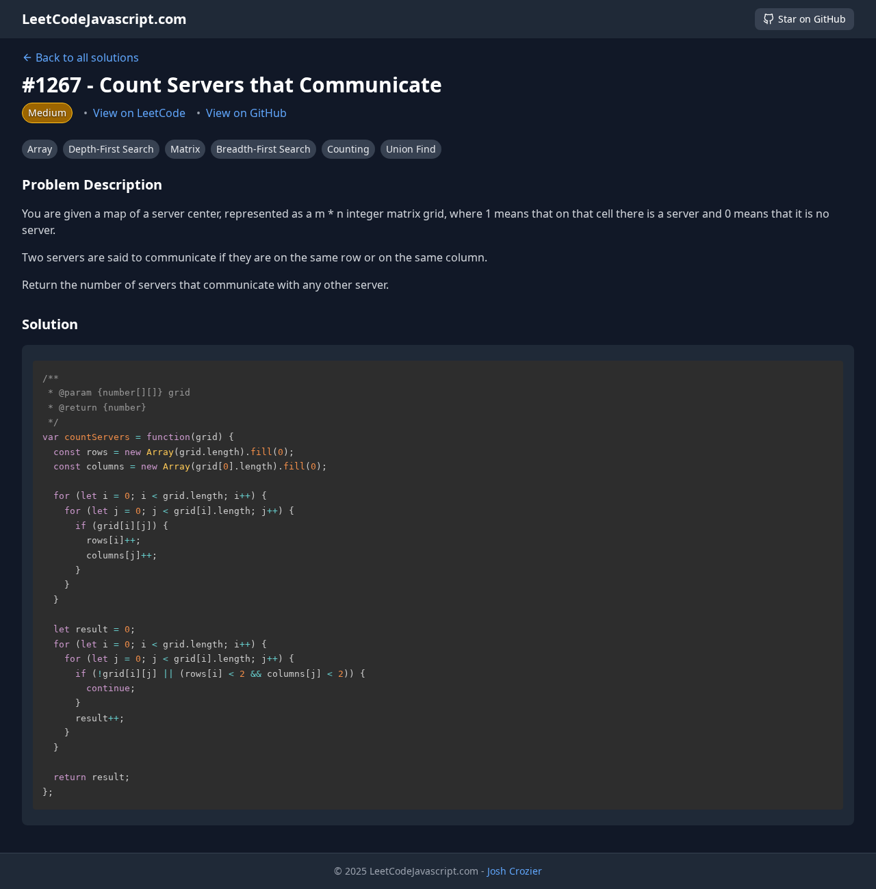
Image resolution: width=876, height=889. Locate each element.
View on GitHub (246, 112)
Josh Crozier (514, 870)
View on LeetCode (139, 112)
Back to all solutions (87, 57)
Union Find (411, 148)
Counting (348, 148)
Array (39, 148)
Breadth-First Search (263, 148)
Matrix (185, 148)
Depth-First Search (111, 148)
